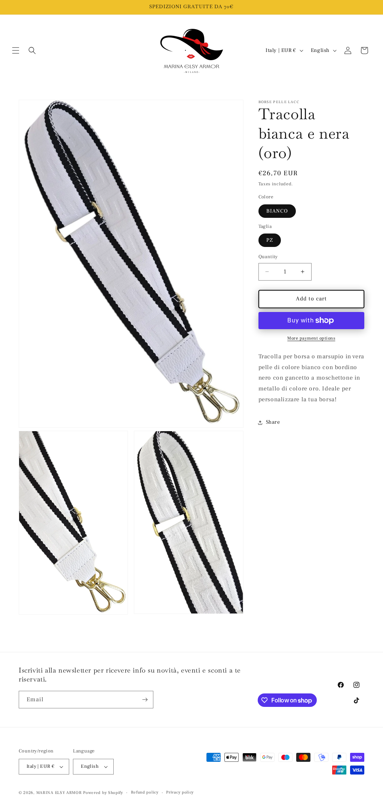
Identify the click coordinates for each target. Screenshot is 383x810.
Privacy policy (180, 792)
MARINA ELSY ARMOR (59, 792)
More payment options (311, 338)
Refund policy (145, 792)
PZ (269, 240)
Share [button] (273, 422)
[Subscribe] (145, 699)
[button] (15, 50)
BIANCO (277, 211)
